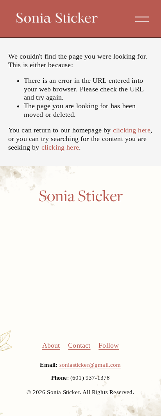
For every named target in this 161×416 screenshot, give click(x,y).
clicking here (131, 130)
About (51, 345)
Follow (108, 345)
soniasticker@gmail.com (90, 365)
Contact (79, 345)
